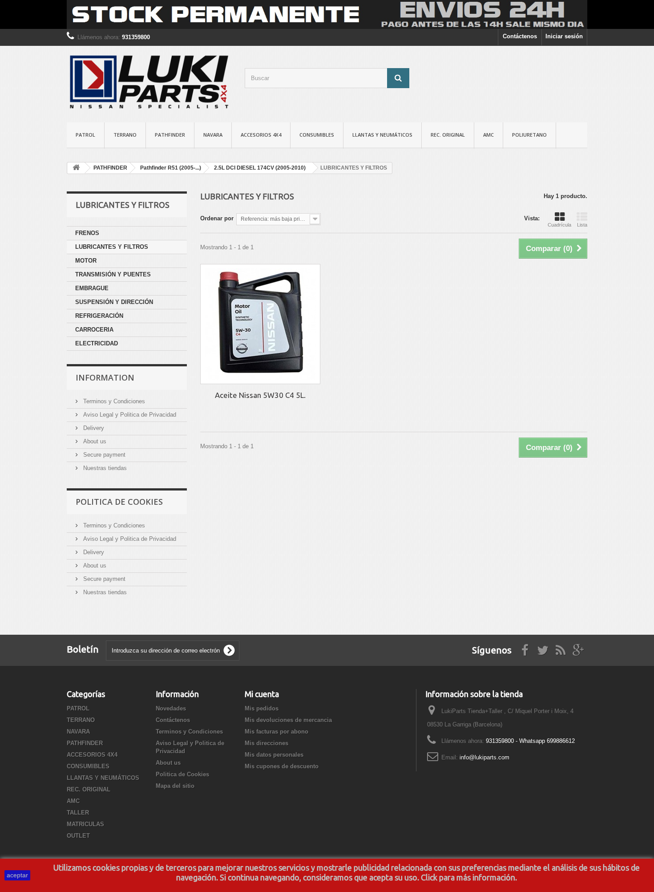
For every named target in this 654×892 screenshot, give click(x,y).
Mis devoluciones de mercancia (288, 720)
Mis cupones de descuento (282, 766)
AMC (488, 134)
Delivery (92, 428)
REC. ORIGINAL (448, 134)
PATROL (85, 134)
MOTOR (86, 260)
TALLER (78, 812)
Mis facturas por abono (276, 731)
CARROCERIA (94, 329)
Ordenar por (217, 218)
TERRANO (125, 134)
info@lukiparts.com (484, 757)
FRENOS (87, 233)
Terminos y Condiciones (113, 401)
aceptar (17, 875)
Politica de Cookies (119, 501)
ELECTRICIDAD (96, 343)
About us (93, 441)
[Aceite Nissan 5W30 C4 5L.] (260, 324)
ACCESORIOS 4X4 (261, 134)
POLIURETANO (529, 134)
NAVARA (212, 134)
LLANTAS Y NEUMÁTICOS (382, 134)
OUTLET (78, 835)
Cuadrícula (559, 224)
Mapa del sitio (175, 786)
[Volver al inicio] (76, 168)
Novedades (171, 708)
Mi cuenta (262, 693)
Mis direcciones (266, 743)
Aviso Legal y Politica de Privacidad (128, 414)
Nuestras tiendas (104, 468)
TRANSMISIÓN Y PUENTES (113, 274)
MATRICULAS (85, 824)
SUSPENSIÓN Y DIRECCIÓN (114, 302)
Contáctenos (520, 36)
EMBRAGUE (92, 288)
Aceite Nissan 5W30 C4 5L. (260, 395)
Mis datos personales (274, 754)
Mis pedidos (262, 708)
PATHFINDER (170, 134)
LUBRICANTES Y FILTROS (111, 246)
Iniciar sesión (564, 36)
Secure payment (103, 454)
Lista (582, 224)
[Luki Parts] (149, 82)
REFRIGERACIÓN (99, 315)
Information (105, 377)
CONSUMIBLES (316, 134)
